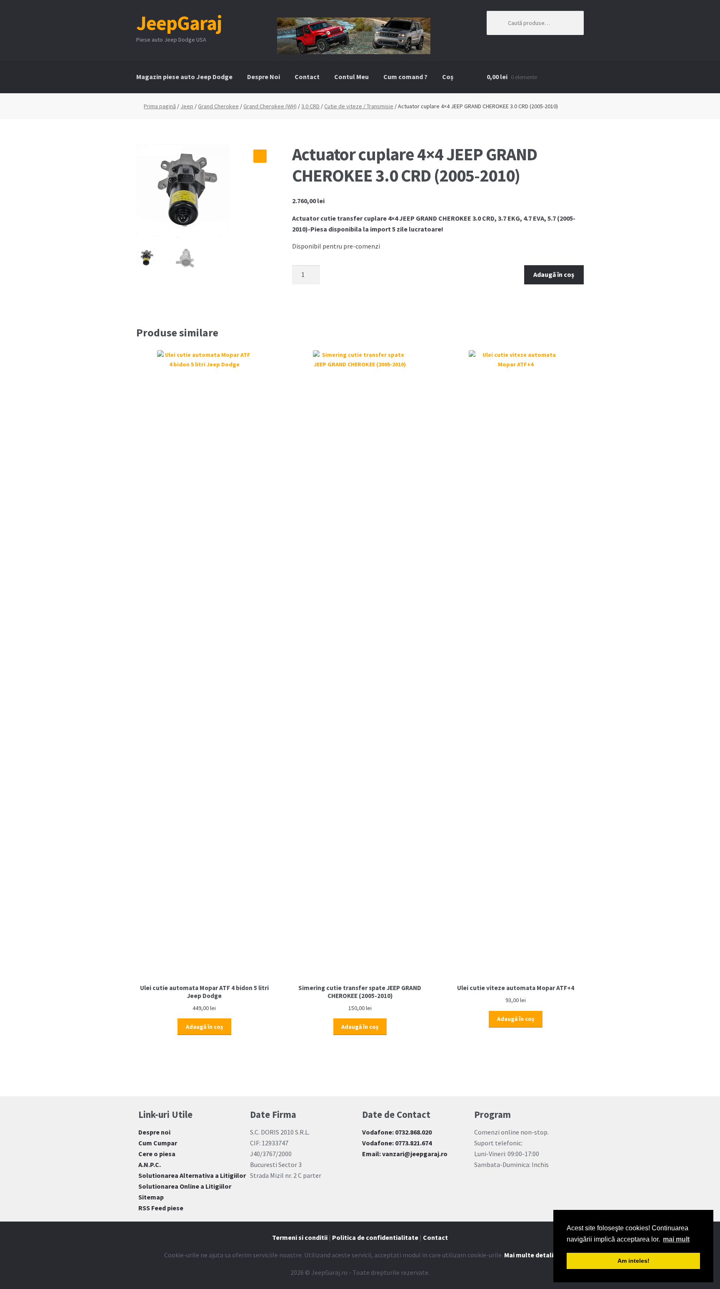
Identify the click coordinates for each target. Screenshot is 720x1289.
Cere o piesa (156, 1154)
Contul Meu (351, 76)
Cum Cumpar (157, 1143)
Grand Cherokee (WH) (270, 106)
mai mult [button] (676, 1239)
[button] (260, 156)
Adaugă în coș (553, 274)
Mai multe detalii (529, 1255)
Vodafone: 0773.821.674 (397, 1143)
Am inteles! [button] (634, 1260)
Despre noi (154, 1132)
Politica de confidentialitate (375, 1237)
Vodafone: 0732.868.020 (397, 1132)
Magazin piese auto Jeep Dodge (184, 76)
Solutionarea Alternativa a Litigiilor (192, 1175)
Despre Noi (263, 76)
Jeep (186, 106)
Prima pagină (160, 106)
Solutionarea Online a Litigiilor (184, 1186)
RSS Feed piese (160, 1208)
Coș (447, 76)
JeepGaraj (179, 22)
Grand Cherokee (218, 106)
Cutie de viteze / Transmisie (358, 106)
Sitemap (151, 1197)
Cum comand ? (405, 76)
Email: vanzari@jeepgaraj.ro (405, 1154)
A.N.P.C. (149, 1164)
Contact (307, 76)
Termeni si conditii (300, 1237)
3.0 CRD (310, 106)
